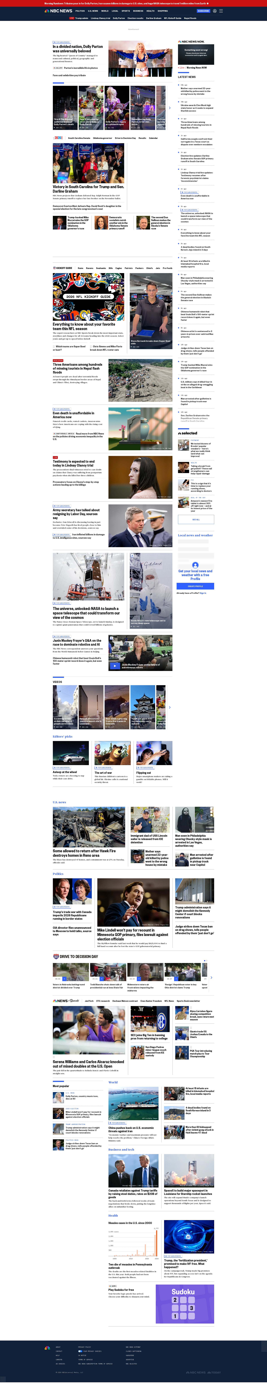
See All (196, 519)
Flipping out (143, 772)
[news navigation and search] (221, 11)
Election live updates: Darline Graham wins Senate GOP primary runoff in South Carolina (197, 158)
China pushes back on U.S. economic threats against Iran (131, 1129)
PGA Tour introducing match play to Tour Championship (201, 1053)
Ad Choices (60, 1364)
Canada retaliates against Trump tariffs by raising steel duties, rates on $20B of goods (132, 1193)
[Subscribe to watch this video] (140, 653)
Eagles (119, 268)
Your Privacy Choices (92, 1351)
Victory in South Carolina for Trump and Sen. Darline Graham (88, 189)
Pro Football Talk (171, 268)
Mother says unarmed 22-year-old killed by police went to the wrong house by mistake (196, 91)
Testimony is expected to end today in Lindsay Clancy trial (74, 463)
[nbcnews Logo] (47, 1348)
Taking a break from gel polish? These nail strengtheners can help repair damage (201, 469)
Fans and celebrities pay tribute (69, 75)
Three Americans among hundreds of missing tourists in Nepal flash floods (77, 368)
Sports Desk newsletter (188, 1000)
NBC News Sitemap (133, 1347)
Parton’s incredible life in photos (81, 67)
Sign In (203, 593)
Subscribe (130, 1355)
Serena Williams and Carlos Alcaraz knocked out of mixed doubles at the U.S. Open (88, 1064)
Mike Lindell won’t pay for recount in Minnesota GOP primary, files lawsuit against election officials (132, 934)
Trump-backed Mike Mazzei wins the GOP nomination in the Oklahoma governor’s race (78, 223)
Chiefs (149, 268)
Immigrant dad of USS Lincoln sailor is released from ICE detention (149, 838)
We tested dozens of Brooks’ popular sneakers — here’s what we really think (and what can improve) (201, 449)
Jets (158, 268)
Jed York (89, 1000)
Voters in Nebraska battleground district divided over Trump (69, 986)
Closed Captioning (133, 1351)
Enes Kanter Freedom (151, 1000)
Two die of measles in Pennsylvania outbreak (130, 1266)
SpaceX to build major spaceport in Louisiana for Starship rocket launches (188, 1192)
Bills (111, 268)
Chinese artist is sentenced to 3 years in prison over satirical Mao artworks (197, 334)
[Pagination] (204, 960)
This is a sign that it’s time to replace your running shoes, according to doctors (201, 487)
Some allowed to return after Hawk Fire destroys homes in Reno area (84, 853)
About (58, 1347)
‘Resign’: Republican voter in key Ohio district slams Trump (180, 986)
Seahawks (101, 268)
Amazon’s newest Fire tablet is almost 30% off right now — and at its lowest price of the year (201, 505)
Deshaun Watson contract (125, 1000)
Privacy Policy (84, 1347)
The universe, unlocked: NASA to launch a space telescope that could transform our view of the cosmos (86, 613)
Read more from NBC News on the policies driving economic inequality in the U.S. (78, 436)
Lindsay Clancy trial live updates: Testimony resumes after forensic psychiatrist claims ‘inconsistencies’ (197, 176)
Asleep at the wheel (65, 772)
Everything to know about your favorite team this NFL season (84, 326)
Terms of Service (85, 1360)
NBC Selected (131, 1364)
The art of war (103, 772)
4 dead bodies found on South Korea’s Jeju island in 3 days (195, 248)
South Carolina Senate (79, 137)
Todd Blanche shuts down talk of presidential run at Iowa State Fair (106, 986)
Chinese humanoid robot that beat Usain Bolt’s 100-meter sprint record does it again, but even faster (77, 660)
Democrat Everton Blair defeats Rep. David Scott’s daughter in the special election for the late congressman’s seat (87, 207)
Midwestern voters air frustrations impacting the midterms (140, 987)
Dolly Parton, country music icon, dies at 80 (82, 1097)
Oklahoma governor (102, 137)
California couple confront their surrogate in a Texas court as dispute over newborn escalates (196, 141)
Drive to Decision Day (125, 137)
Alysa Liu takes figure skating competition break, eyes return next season (202, 1015)
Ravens (89, 268)
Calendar (153, 137)
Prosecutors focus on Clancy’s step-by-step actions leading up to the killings (76, 483)
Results (142, 137)
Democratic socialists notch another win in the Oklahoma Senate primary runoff (118, 223)
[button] (115, 11)
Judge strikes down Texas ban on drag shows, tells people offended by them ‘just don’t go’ (197, 350)
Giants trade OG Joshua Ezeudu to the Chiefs (201, 1034)
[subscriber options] (215, 11)
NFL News (169, 1000)
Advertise (130, 1360)
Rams (80, 268)
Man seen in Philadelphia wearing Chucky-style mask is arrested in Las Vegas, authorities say (197, 280)
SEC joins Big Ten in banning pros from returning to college (149, 1036)
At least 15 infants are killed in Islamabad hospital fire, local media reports (195, 263)
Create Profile (195, 586)
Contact (59, 1351)
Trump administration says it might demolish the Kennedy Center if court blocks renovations (193, 912)
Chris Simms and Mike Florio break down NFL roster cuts (106, 348)
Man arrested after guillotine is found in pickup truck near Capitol (196, 401)
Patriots (129, 268)
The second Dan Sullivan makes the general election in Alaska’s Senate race (160, 223)
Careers (59, 1360)
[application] (140, 59)
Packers (139, 268)
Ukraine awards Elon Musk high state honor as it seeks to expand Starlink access (197, 108)
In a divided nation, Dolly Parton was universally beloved (78, 48)
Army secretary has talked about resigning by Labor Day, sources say (76, 514)
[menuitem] (80, 11)
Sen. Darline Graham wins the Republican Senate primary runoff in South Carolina (195, 418)
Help (57, 1355)
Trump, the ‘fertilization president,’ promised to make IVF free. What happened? (185, 1263)
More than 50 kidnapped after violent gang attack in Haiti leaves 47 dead (200, 1129)
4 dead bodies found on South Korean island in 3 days (198, 1110)
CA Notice (82, 1355)
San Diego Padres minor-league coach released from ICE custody (155, 1051)
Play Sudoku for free (121, 1290)
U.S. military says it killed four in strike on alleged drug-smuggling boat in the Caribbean (197, 384)
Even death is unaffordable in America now (73, 415)
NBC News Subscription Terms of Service (95, 1364)
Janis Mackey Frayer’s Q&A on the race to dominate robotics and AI (77, 642)
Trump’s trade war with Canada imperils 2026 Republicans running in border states (72, 915)
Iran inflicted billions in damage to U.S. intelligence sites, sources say (79, 536)
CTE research (103, 1000)
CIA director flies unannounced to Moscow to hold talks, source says (72, 931)
